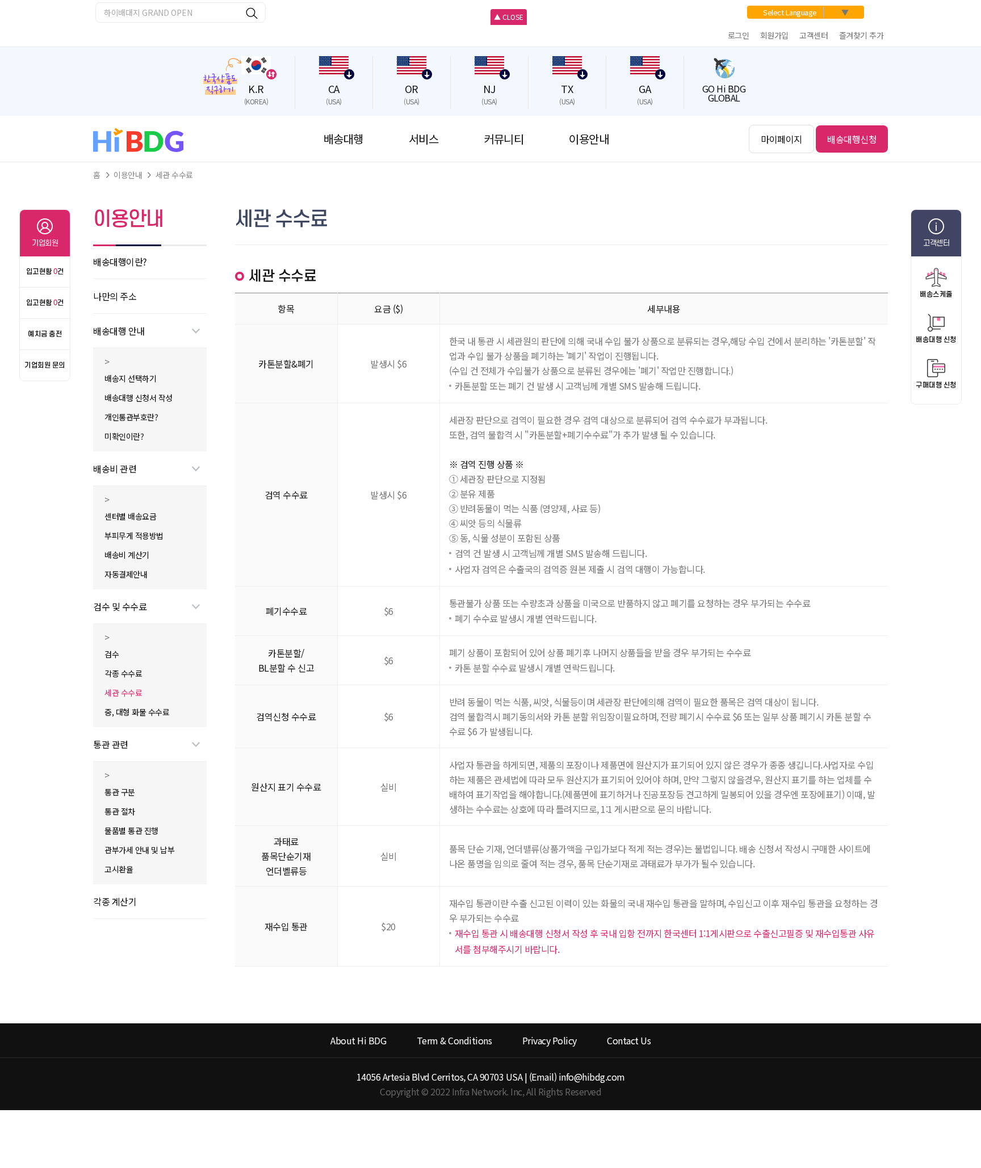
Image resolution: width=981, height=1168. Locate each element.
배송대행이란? (120, 261)
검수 (111, 654)
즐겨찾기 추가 (861, 35)
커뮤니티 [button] (503, 138)
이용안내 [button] (589, 138)
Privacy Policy (549, 1040)
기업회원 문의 (44, 365)
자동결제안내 (125, 574)
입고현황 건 (45, 272)
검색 (252, 13)
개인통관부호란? (131, 417)
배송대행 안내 (119, 331)
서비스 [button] (424, 138)
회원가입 (774, 35)
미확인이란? (124, 436)
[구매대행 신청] (936, 368)
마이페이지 (781, 139)
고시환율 (118, 869)
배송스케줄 (936, 294)
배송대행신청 (852, 139)
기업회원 (45, 243)
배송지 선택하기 (130, 378)
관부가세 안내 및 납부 (139, 849)
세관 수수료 (174, 174)
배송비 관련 (114, 468)
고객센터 (813, 35)
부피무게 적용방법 (134, 535)
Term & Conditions (454, 1040)
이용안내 (128, 174)
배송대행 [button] (343, 138)
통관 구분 (119, 792)
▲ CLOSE (508, 17)
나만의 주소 (114, 296)
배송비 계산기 (126, 554)
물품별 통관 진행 (131, 830)
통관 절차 (119, 811)
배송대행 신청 (936, 340)
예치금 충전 (45, 334)
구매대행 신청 (936, 385)
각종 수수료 (123, 673)
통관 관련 (110, 744)
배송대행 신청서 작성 (138, 397)
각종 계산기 (114, 901)
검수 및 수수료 (119, 606)
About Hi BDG (358, 1040)
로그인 (738, 35)
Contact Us (629, 1040)
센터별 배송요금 (130, 516)
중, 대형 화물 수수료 (136, 712)
